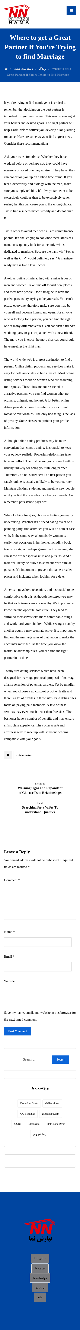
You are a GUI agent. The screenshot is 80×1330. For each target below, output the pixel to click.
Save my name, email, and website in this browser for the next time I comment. (40, 1016)
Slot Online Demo (56, 1123)
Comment (12, 880)
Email (9, 956)
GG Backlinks (27, 1113)
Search (60, 1059)
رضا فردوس (39, 1134)
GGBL (17, 1123)
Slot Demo (34, 1123)
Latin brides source (25, 130)
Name (9, 932)
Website (9, 981)
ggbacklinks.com (50, 1113)
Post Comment (17, 1031)
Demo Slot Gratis (29, 1103)
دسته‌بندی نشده (24, 754)
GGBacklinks (52, 1103)
